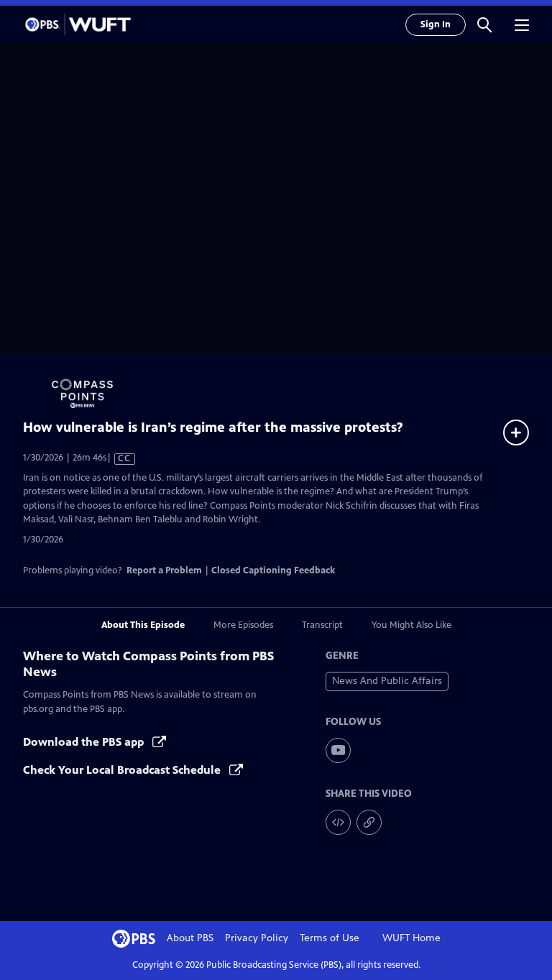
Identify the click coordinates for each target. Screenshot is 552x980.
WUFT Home (411, 938)
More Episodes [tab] (243, 625)
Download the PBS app (85, 742)
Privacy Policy (256, 938)
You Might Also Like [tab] (411, 625)
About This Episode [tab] (143, 625)
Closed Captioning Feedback (273, 570)
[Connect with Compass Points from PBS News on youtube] (338, 750)
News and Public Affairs (387, 681)
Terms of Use (329, 938)
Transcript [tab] (322, 625)
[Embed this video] (338, 822)
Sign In (435, 24)
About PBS (190, 938)
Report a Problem (164, 570)
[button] (484, 24)
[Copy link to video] (369, 822)
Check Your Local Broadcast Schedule (123, 770)
